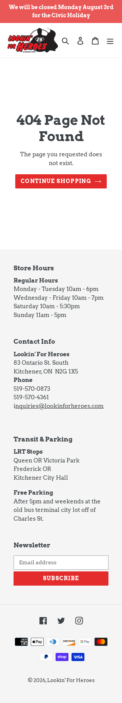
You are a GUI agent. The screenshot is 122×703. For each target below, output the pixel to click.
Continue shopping (56, 181)
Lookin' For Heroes (71, 680)
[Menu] (110, 40)
